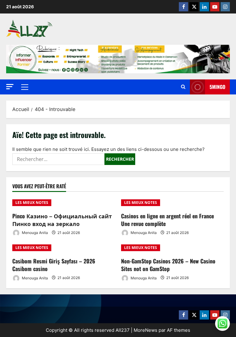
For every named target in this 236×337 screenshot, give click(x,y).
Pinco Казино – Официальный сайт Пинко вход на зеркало (62, 220)
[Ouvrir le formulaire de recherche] (183, 86)
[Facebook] (183, 6)
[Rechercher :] (58, 159)
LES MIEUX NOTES (31, 202)
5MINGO (217, 86)
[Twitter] (194, 6)
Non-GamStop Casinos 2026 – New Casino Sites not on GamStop (168, 265)
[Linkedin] (204, 6)
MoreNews (145, 330)
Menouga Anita (34, 232)
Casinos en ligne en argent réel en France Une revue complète (167, 220)
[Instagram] (225, 6)
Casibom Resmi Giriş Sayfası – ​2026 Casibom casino (53, 265)
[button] (10, 86)
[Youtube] (214, 6)
